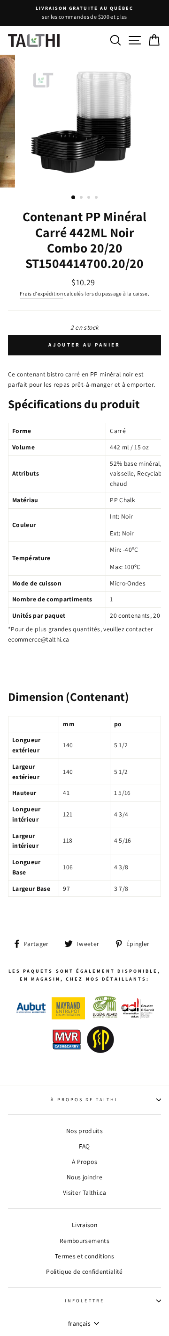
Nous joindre (84, 1177)
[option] (84, 13)
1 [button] (73, 197)
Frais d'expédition (41, 293)
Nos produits (84, 1131)
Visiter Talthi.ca (84, 1192)
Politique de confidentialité (84, 1271)
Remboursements (84, 1240)
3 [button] (89, 198)
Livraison (84, 1224)
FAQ (84, 1146)
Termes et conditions (84, 1256)
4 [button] (97, 198)
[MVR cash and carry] (67, 1054)
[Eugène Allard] (104, 1017)
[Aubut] (31, 1017)
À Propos (84, 1161)
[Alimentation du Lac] (137, 1017)
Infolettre (84, 1301)
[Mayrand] (68, 1017)
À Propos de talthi (84, 1100)
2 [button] (82, 198)
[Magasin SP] (100, 1054)
